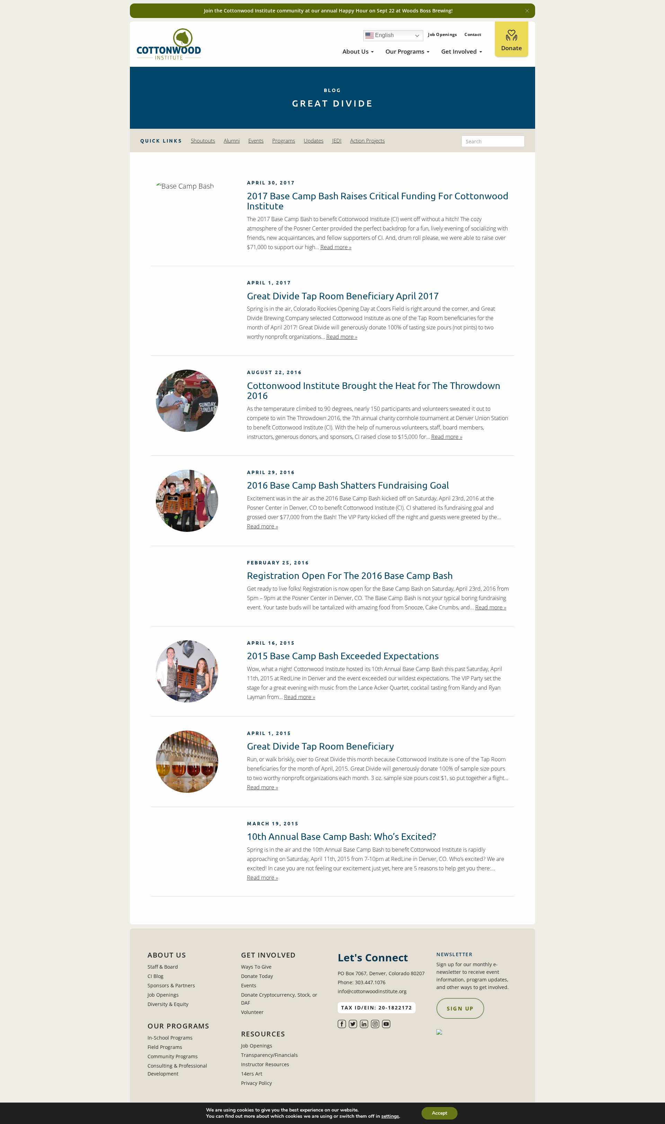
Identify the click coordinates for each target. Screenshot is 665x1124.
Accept (439, 1113)
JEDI (337, 140)
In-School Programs (170, 1037)
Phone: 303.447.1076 (361, 982)
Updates (313, 140)
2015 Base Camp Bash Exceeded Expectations (343, 655)
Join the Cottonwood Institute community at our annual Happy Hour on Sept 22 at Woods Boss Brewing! (328, 10)
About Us (356, 51)
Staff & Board (163, 966)
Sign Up (460, 1008)
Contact (472, 34)
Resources (263, 1034)
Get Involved (459, 51)
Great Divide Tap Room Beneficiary (320, 746)
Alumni (232, 140)
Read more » (336, 247)
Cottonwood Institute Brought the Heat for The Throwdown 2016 (373, 390)
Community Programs (173, 1056)
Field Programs (165, 1047)
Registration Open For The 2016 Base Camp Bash (350, 575)
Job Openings (442, 34)
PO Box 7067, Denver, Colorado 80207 (381, 973)
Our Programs (404, 51)
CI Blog (155, 976)
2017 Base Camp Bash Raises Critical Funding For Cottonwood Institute (377, 201)
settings (390, 1116)
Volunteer (252, 1012)
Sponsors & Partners (171, 985)
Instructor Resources (265, 1064)
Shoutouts (203, 140)
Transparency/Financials (269, 1055)
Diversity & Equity (168, 1004)
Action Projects (367, 140)
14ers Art (251, 1073)
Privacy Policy (256, 1083)
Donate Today (257, 976)
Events (256, 140)
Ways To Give (256, 966)
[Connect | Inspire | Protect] (169, 44)
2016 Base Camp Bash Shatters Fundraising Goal (348, 485)
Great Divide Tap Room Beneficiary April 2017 (343, 295)
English (384, 35)
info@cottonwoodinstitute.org (372, 991)
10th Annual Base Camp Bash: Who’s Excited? (341, 836)
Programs (283, 140)
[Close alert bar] (527, 10)
